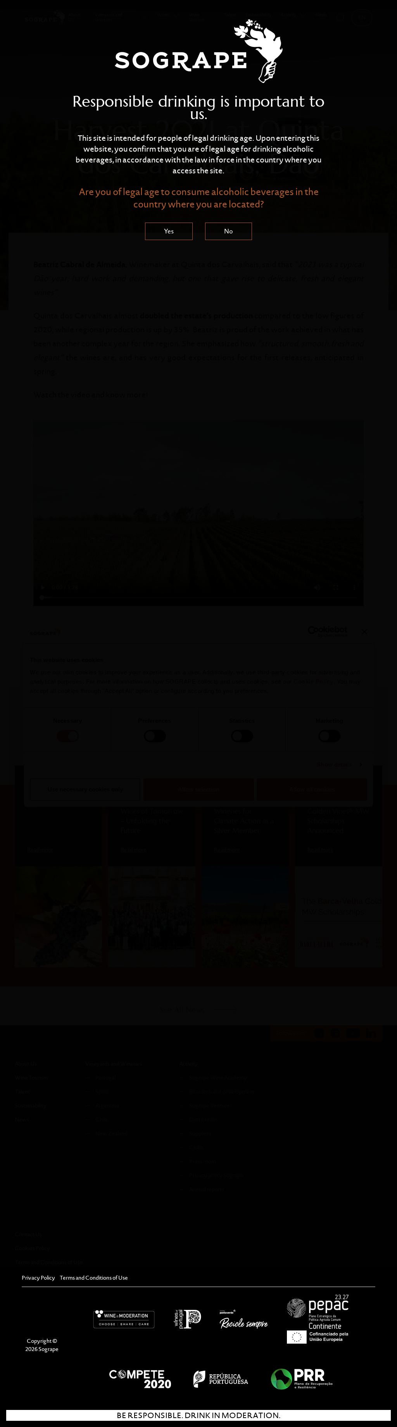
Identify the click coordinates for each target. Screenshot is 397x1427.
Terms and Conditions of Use (94, 1278)
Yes (169, 231)
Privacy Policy (38, 1278)
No (228, 231)
